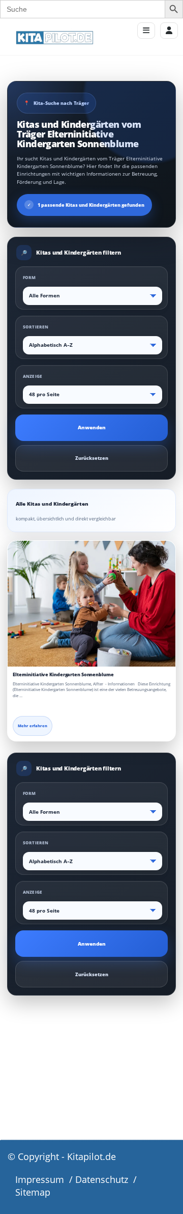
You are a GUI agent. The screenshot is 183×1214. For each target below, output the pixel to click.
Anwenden (92, 427)
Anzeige (32, 376)
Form (29, 277)
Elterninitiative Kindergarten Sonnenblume (63, 674)
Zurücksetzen (91, 458)
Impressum (39, 1179)
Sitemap (32, 1192)
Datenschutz (101, 1179)
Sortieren (35, 326)
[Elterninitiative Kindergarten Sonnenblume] (91, 604)
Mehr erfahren (32, 725)
